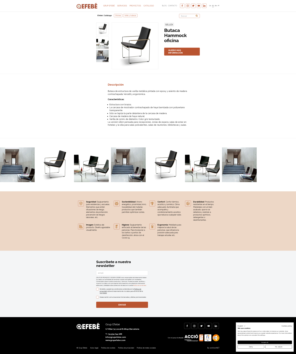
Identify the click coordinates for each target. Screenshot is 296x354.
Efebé (100, 15)
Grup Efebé (109, 6)
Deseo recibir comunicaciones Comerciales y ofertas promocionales (123, 297)
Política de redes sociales (146, 348)
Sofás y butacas (130, 15)
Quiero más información (175, 51)
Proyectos (135, 6)
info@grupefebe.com (115, 337)
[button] (241, 326)
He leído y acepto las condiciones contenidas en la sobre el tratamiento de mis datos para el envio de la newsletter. (121, 291)
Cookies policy (286, 326)
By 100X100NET (213, 348)
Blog (164, 6)
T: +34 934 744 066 (113, 334)
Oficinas (118, 15)
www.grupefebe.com (115, 340)
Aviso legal (94, 348)
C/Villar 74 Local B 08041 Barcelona (122, 329)
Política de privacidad (139, 285)
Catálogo (148, 6)
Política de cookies (108, 348)
